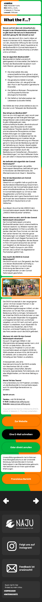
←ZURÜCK (8, 3)
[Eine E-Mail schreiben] (21, 434)
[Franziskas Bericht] (21, 479)
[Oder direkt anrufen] (21, 447)
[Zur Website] (21, 421)
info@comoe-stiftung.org (19, 402)
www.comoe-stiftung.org (20, 404)
